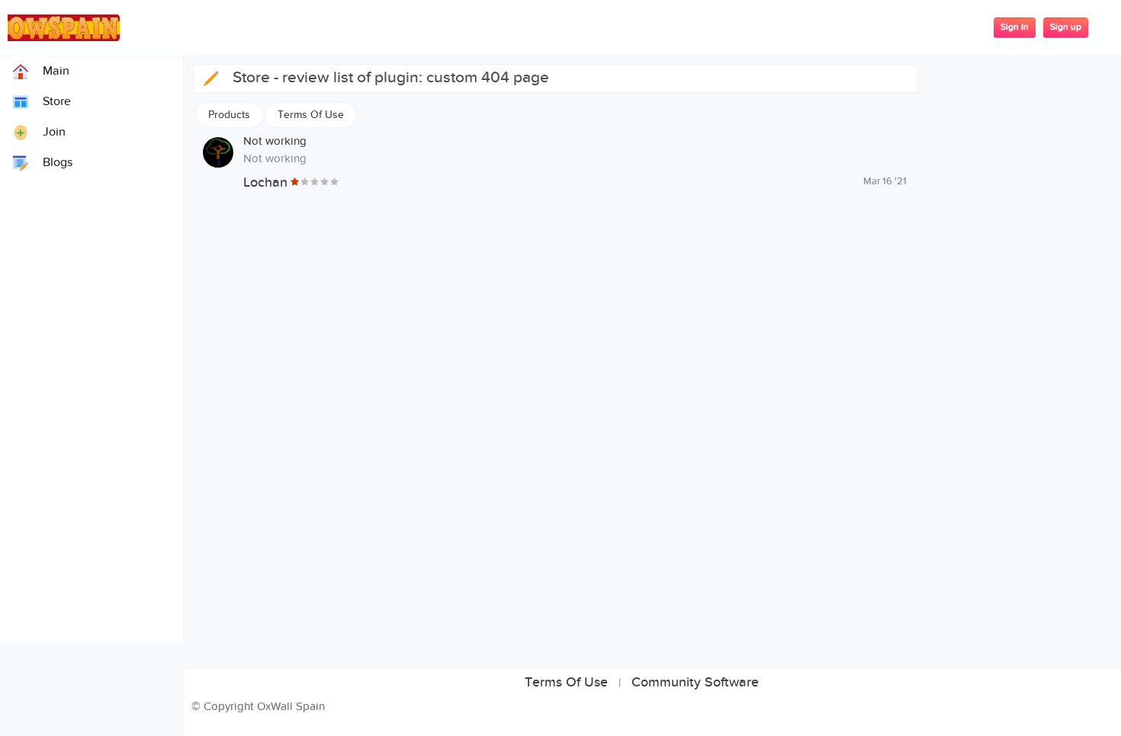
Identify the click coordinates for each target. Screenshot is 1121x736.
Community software (695, 683)
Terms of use (566, 683)
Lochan (265, 182)
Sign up (1065, 27)
